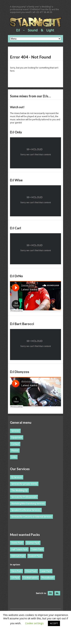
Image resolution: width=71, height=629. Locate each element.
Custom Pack (35, 555)
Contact (15, 444)
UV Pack (15, 577)
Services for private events (24, 483)
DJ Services (16, 477)
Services (15, 430)
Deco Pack (16, 571)
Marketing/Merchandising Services (27, 503)
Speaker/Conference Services (25, 510)
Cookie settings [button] (34, 623)
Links (13, 457)
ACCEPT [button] (54, 623)
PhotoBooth (48, 577)
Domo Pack (17, 542)
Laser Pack (46, 571)
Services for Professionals (24, 496)
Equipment (16, 437)
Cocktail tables (30, 577)
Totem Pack (37, 549)
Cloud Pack (31, 571)
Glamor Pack (33, 542)
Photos (14, 450)
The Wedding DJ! (19, 490)
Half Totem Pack (19, 549)
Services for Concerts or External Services (31, 516)
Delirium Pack (18, 555)
